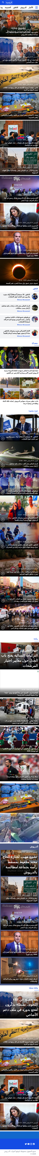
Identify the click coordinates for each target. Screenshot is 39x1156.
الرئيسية (9, 2)
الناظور (15, 7)
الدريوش (23, 7)
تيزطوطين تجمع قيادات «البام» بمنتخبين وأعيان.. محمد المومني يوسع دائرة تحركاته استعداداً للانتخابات (17, 319)
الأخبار (31, 7)
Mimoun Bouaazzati (23, 299)
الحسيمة (8, 7)
